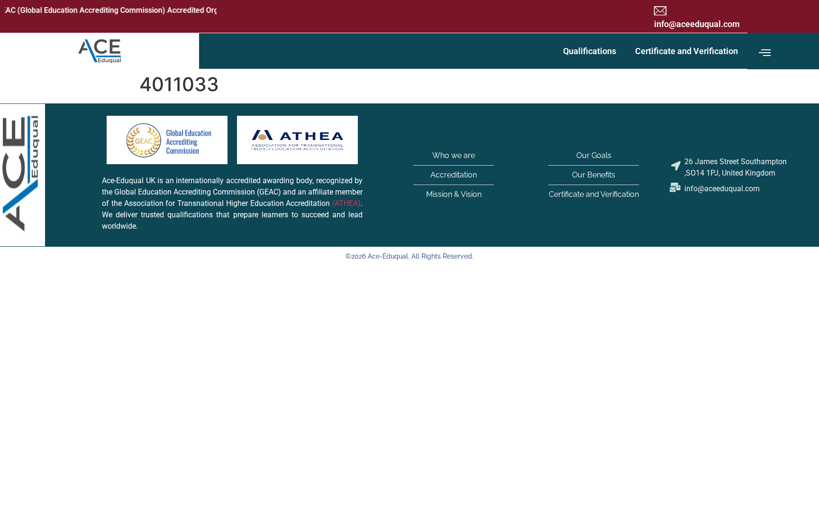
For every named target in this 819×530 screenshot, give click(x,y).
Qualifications (589, 51)
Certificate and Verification (686, 51)
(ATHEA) (346, 203)
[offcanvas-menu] (764, 53)
